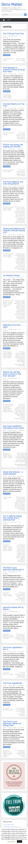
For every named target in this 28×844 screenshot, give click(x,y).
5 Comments (21, 186)
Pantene (23, 365)
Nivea (19, 365)
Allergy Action (21, 750)
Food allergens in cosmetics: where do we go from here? (14, 69)
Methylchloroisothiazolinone (20, 464)
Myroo (23, 316)
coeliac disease (21, 497)
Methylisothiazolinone (20, 364)
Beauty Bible (18, 302)
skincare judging (21, 269)
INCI (21, 266)
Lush (23, 634)
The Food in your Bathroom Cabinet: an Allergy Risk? (12, 723)
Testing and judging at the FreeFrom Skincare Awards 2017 (14, 230)
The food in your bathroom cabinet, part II (13, 568)
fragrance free (21, 214)
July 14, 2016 (12, 277)
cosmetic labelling (21, 259)
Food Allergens (8, 95)
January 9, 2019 (12, 186)
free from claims (19, 216)
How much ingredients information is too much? (13, 427)
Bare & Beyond (21, 254)
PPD (24, 638)
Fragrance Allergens (20, 261)
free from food (24, 460)
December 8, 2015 (13, 378)
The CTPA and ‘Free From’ (13, 33)
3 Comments (20, 149)
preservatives (22, 714)
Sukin (23, 318)
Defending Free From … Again (12, 326)
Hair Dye (20, 634)
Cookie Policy (7, 837)
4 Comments (20, 234)
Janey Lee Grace (21, 310)
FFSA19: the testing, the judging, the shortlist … (13, 145)
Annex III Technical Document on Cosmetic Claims (19, 211)
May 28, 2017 (12, 234)
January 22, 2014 (13, 522)
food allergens (19, 411)
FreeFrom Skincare (9, 58)
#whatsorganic (21, 708)
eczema (23, 712)
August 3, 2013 (12, 651)
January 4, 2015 (12, 430)
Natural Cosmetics (20, 637)
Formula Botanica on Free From (13, 105)
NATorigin (22, 267)
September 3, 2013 (13, 611)
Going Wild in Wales (9, 824)
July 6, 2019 (11, 149)
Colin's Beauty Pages (22, 454)
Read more (7, 55)
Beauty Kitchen (21, 256)
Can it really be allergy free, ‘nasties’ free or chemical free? (12, 518)
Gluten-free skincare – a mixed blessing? (13, 473)
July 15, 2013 (12, 685)
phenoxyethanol (21, 561)
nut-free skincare (21, 415)
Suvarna (19, 639)
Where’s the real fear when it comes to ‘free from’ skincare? (12, 374)
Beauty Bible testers (20, 255)
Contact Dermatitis (9, 404)
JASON (23, 505)
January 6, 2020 (12, 108)
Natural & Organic (7, 637)
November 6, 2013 (13, 572)
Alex (5, 36)
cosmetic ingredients (20, 258)
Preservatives (11, 411)
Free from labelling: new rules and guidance (13, 183)
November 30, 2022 (13, 36)
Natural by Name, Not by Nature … (13, 608)
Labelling (5, 60)
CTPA (19, 58)
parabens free (22, 222)
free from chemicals (20, 215)
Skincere (20, 318)
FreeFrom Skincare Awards (21, 461)
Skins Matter (11, 4)
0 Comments (22, 73)
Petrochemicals (18, 418)
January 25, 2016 (13, 329)
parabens (23, 417)
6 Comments (20, 277)
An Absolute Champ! (11, 275)
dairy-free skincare (20, 500)
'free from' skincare (20, 208)
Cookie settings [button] (11, 841)
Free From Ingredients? (12, 683)
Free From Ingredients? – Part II (13, 648)
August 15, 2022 (12, 73)
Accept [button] (19, 841)
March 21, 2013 (12, 727)
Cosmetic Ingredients (8, 406)
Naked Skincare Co (20, 317)
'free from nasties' (21, 207)
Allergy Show (8, 300)
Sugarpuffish (22, 715)
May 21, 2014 (12, 476)
